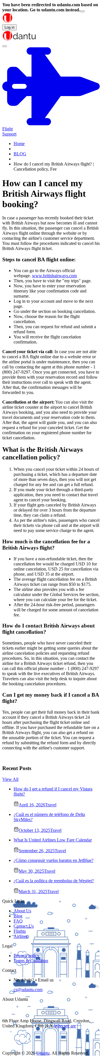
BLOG (20, 153)
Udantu (43, 1053)
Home (19, 143)
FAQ (18, 921)
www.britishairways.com (54, 275)
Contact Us (24, 926)
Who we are (65, 1025)
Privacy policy (26, 955)
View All (10, 779)
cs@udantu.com (28, 989)
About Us (22, 910)
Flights (20, 931)
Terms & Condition (31, 960)
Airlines (21, 936)
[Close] (82, 11)
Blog (18, 915)
